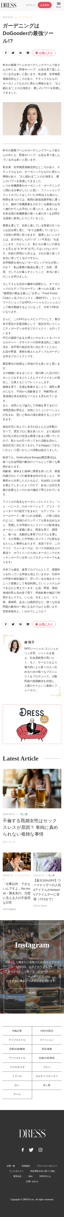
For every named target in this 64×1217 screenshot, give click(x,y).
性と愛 (24, 814)
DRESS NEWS (40, 906)
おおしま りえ (9, 841)
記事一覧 (11, 1166)
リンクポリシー (16, 1171)
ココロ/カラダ (17, 1067)
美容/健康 (47, 1049)
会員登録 (44, 5)
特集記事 (17, 1030)
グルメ (46, 1067)
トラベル (17, 1076)
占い (17, 1085)
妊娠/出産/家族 (47, 1058)
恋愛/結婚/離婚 (17, 1049)
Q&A (30, 1176)
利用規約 (26, 1166)
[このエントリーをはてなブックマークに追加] (20, 53)
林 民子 (29, 642)
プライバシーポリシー (47, 1166)
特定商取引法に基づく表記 (42, 1171)
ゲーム (17, 1094)
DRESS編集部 (9, 909)
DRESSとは (45, 1176)
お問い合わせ (32, 1181)
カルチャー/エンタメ (47, 1076)
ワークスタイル (25, 17)
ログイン (30, 5)
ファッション (47, 1039)
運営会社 (17, 1176)
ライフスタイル (17, 1039)
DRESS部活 (46, 1030)
